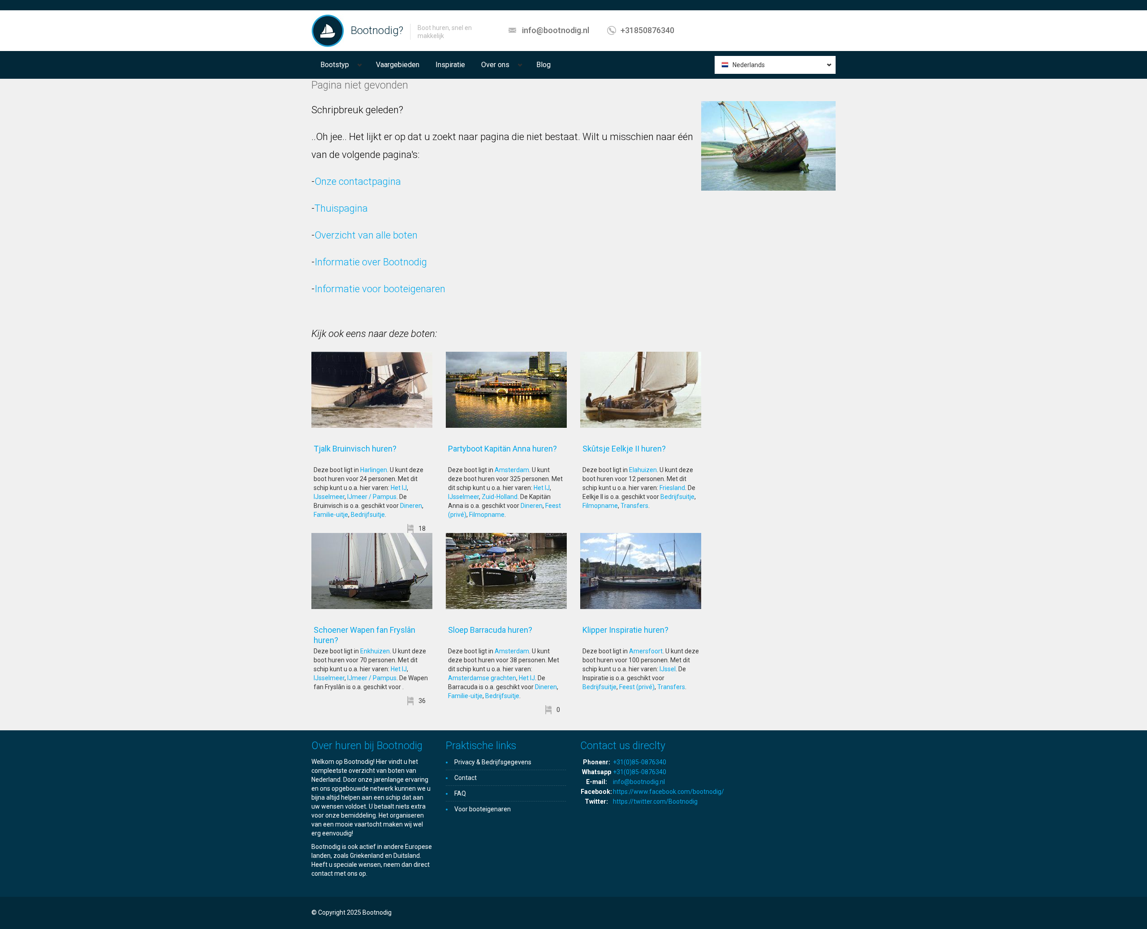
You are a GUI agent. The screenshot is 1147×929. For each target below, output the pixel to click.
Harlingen (373, 469)
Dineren (411, 505)
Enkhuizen (375, 651)
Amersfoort (646, 651)
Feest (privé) (637, 686)
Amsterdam (512, 469)
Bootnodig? (377, 30)
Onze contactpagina (358, 181)
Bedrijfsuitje (368, 514)
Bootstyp (334, 64)
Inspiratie (450, 64)
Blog (543, 64)
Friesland (672, 487)
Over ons (495, 64)
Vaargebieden (397, 64)
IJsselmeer (329, 496)
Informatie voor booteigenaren (380, 288)
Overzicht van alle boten (366, 235)
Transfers (634, 505)
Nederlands (749, 64)
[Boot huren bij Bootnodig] (327, 30)
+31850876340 (647, 30)
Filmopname (487, 514)
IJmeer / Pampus (372, 496)
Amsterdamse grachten (482, 678)
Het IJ (399, 487)
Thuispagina (341, 208)
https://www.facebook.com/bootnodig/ (668, 791)
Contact (465, 777)
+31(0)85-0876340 (639, 762)
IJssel (668, 669)
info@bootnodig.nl (555, 30)
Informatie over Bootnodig (371, 262)
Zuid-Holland (499, 496)
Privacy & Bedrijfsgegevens (492, 762)
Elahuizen (643, 469)
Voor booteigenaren (482, 809)
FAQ (460, 793)
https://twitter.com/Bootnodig (655, 801)
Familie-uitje (331, 514)
